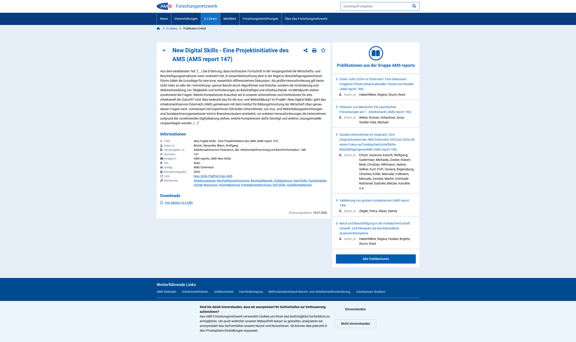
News (164, 18)
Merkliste (229, 18)
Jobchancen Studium (370, 291)
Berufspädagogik (261, 180)
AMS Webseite (166, 291)
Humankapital (317, 180)
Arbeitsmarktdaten (195, 291)
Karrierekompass (251, 291)
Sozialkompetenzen (299, 185)
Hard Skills (300, 180)
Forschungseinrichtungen (260, 18)
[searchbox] (379, 6)
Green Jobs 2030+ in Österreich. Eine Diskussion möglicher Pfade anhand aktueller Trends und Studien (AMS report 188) (377, 84)
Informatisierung (229, 185)
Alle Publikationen (376, 259)
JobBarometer (224, 291)
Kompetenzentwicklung (256, 185)
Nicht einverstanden (355, 323)
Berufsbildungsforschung (233, 180)
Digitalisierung (283, 180)
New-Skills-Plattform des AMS (213, 176)
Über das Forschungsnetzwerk (306, 18)
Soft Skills (279, 185)
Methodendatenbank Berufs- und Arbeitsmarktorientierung (309, 291)
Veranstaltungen (186, 18)
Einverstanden (355, 309)
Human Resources (205, 185)
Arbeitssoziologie (205, 180)
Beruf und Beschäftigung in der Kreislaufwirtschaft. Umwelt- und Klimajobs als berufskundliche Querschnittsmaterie (375, 228)
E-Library (210, 18)
